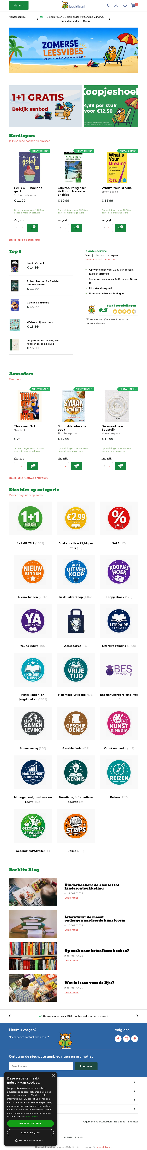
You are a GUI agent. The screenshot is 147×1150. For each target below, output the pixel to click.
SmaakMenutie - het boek (73, 427)
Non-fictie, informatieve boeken (76, 799)
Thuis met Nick (25, 426)
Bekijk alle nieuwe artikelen (28, 478)
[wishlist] (125, 5)
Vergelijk (19, 220)
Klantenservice (17, 16)
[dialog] (30, 1109)
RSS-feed (119, 1121)
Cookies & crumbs (38, 302)
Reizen (119, 797)
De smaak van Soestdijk (112, 427)
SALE (119, 543)
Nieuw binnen (33, 597)
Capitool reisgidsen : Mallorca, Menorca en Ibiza (73, 191)
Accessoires (76, 646)
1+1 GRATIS (30, 543)
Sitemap (133, 1121)
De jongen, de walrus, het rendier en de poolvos (43, 342)
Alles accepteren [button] (30, 1123)
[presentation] (39, 19)
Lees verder (32, 1116)
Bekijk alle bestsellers (24, 239)
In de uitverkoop (76, 597)
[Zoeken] (109, 5)
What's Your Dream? (117, 188)
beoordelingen (104, 1147)
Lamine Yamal (35, 263)
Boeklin (79, 1137)
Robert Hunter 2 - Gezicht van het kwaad (43, 283)
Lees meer (72, 897)
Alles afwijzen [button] (30, 1132)
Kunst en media (119, 748)
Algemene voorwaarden (97, 1121)
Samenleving (33, 748)
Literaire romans (119, 646)
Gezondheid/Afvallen (33, 851)
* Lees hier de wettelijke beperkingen (28, 1073)
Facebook (118, 1038)
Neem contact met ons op (101, 259)
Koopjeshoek (119, 597)
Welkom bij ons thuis (40, 322)
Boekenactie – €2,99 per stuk (76, 545)
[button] (30, 1140)
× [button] (53, 1075)
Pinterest (134, 1038)
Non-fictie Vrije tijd (76, 694)
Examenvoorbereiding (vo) (119, 697)
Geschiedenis (75, 748)
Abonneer (86, 1066)
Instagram (126, 1038)
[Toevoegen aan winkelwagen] (32, 228)
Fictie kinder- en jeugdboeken (33, 697)
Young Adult (33, 646)
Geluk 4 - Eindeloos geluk (28, 189)
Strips (76, 851)
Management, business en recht (33, 799)
